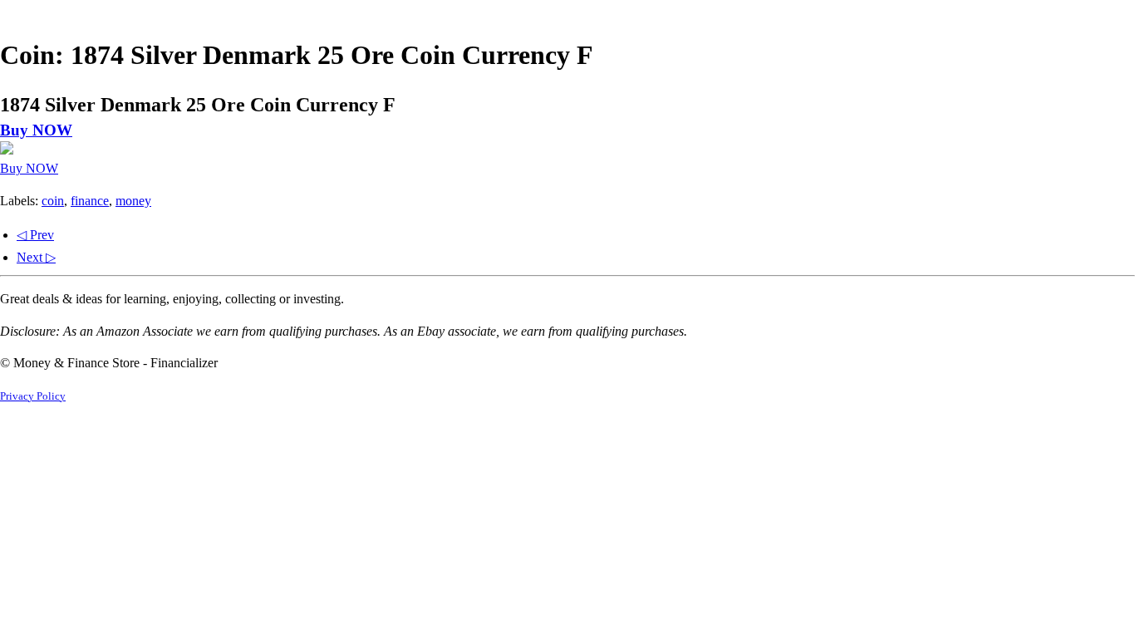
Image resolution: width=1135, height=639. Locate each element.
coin (53, 201)
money (133, 201)
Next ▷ (36, 257)
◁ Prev (35, 235)
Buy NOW (36, 130)
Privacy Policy (33, 396)
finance (90, 201)
